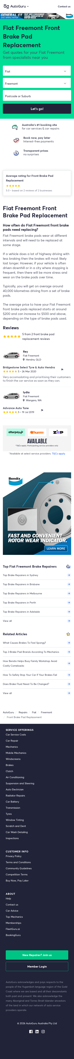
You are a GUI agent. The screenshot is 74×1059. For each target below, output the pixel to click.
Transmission (13, 807)
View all (7, 620)
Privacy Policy (13, 856)
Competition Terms (16, 874)
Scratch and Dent (16, 826)
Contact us (12, 904)
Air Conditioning (15, 777)
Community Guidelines (19, 868)
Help (8, 898)
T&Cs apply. (58, 453)
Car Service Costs (16, 734)
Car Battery (12, 801)
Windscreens (13, 759)
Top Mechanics (14, 916)
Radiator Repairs (15, 795)
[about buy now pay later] (37, 438)
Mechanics (12, 746)
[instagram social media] (43, 1030)
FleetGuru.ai (13, 929)
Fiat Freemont (31, 355)
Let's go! (37, 109)
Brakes (9, 765)
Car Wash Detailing (17, 832)
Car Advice (12, 910)
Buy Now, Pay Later (17, 880)
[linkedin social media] (37, 1030)
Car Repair (12, 740)
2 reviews (29, 190)
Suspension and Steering (20, 783)
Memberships (13, 922)
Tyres (9, 813)
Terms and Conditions (18, 862)
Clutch (9, 771)
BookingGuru (13, 935)
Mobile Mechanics (16, 752)
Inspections (12, 838)
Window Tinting (15, 820)
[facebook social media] (31, 1030)
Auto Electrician (15, 789)
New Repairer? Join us (37, 955)
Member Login (37, 966)
